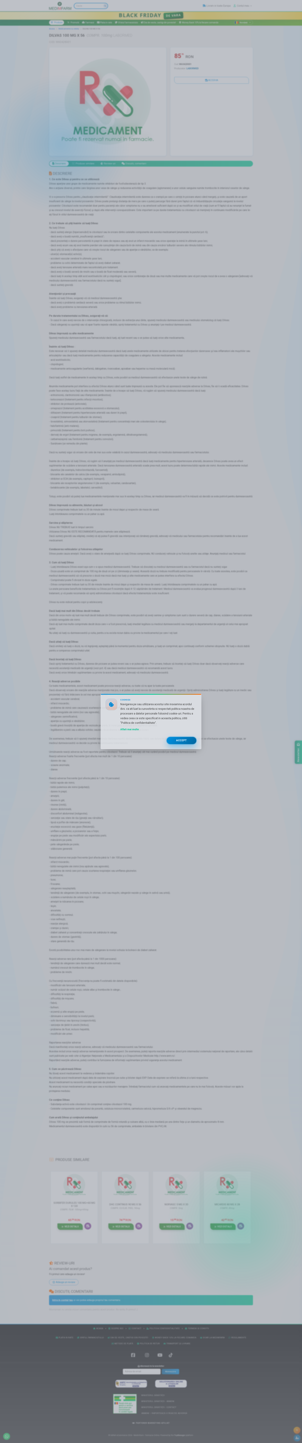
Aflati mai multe (129, 729)
